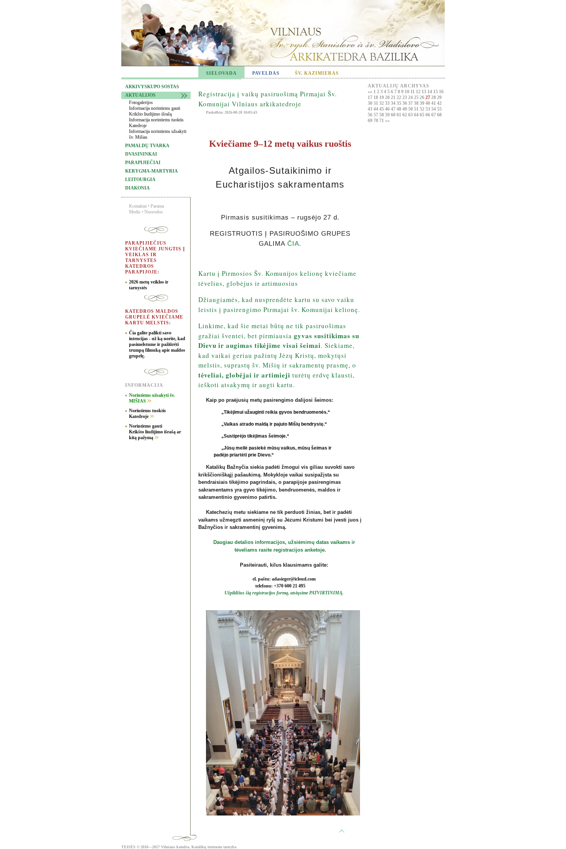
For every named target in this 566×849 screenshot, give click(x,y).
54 (434, 109)
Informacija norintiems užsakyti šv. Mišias (157, 134)
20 (388, 97)
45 (382, 109)
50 (411, 109)
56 (370, 114)
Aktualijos (140, 95)
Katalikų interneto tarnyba (213, 847)
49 (405, 109)
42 (439, 103)
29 (439, 97)
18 (376, 97)
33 (388, 103)
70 (376, 120)
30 (370, 103)
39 (422, 103)
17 (370, 97)
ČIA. (294, 243)
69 (370, 120)
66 (428, 114)
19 (382, 97)
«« (370, 91)
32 (382, 103)
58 (382, 114)
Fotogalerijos (141, 102)
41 (434, 103)
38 (417, 103)
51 (417, 109)
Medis (135, 212)
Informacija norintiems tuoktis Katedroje (156, 122)
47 (394, 109)
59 (388, 114)
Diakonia (137, 188)
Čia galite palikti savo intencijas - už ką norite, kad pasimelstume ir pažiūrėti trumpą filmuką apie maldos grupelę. (157, 344)
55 (439, 109)
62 (405, 114)
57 (376, 114)
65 (422, 114)
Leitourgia (140, 179)
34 (394, 103)
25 (417, 97)
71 (382, 120)
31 (376, 103)
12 (419, 91)
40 (428, 103)
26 (422, 97)
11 (413, 91)
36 (405, 103)
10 (407, 91)
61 (399, 114)
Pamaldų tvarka (147, 145)
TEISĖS (128, 847)
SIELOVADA (221, 73)
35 (399, 103)
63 (411, 114)
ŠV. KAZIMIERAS (317, 73)
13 (424, 91)
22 (399, 97)
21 (394, 97)
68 (439, 114)
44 (376, 109)
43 (370, 109)
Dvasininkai (141, 154)
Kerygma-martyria (151, 171)
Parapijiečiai (143, 162)
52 (422, 109)
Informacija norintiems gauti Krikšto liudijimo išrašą (154, 111)
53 (428, 109)
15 (436, 91)
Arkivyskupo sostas (152, 86)
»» (387, 120)
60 (394, 114)
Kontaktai (138, 206)
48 (399, 109)
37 (411, 103)
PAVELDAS (266, 73)
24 (411, 97)
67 (434, 114)
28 (434, 97)
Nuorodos (153, 212)
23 (405, 97)
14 (430, 91)
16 (441, 91)
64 (417, 114)
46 (388, 109)
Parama (157, 206)
